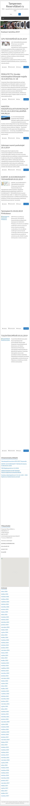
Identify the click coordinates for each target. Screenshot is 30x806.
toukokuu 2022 (5, 691)
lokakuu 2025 (4, 612)
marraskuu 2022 (5, 678)
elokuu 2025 (4, 614)
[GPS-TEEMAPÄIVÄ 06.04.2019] (5, 42)
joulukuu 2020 (4, 719)
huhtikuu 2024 (5, 642)
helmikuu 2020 (5, 734)
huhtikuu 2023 (5, 665)
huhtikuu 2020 (5, 729)
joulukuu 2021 (4, 701)
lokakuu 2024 (4, 629)
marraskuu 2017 (5, 783)
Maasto (19, 204)
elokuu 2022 (4, 686)
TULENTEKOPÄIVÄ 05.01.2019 (14, 335)
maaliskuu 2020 (5, 732)
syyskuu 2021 (4, 706)
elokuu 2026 (4, 591)
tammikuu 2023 (5, 673)
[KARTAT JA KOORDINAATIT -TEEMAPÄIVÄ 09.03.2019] (5, 182)
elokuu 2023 (4, 658)
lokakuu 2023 (4, 652)
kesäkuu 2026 (4, 594)
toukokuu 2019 (5, 749)
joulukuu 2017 (4, 780)
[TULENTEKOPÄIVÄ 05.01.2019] (5, 338)
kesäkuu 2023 (4, 660)
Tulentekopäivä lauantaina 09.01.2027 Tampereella (14, 461)
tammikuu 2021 (5, 716)
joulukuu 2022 (4, 675)
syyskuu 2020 (4, 724)
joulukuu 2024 (4, 624)
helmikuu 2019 (5, 755)
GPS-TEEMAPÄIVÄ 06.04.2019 (14, 39)
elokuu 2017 (4, 790)
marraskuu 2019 (5, 739)
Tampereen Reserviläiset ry (15, 5)
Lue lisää (26, 67)
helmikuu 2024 (5, 645)
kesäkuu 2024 (4, 637)
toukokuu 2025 (5, 617)
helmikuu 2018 (5, 775)
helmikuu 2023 (5, 670)
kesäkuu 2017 (4, 793)
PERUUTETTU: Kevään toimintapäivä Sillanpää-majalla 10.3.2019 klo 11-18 (14, 76)
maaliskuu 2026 (5, 601)
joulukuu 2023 (4, 647)
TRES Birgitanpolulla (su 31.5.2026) (10, 468)
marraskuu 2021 (5, 704)
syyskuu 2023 (4, 655)
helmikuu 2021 (5, 714)
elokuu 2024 (4, 635)
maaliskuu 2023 (5, 668)
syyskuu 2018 (4, 762)
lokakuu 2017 (4, 785)
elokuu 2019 (4, 744)
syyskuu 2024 (4, 632)
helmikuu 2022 (5, 696)
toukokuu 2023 (5, 663)
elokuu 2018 (4, 765)
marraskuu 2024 (5, 627)
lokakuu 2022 (4, 681)
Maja (19, 99)
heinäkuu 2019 (5, 747)
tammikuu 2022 (5, 698)
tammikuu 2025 (5, 622)
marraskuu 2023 (5, 650)
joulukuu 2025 (4, 609)
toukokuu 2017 (5, 795)
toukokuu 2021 (5, 711)
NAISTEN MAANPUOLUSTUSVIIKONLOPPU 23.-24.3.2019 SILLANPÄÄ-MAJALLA (14, 110)
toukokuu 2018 (5, 770)
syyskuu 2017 (4, 788)
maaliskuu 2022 (5, 693)
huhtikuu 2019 (5, 752)
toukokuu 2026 (5, 596)
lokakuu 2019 (4, 742)
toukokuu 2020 (5, 726)
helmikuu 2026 (5, 604)
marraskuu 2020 (5, 721)
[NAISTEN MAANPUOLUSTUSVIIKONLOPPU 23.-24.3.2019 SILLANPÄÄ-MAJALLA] (5, 116)
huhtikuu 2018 (5, 772)
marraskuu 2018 (5, 760)
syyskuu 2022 (4, 683)
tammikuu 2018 (5, 778)
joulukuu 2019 (4, 737)
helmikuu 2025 (5, 619)
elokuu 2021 (4, 709)
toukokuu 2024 (5, 640)
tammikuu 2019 (5, 757)
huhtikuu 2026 (5, 599)
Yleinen (19, 67)
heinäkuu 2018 (5, 767)
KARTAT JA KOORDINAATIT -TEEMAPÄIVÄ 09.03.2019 (13, 178)
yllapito (5, 67)
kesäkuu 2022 (4, 688)
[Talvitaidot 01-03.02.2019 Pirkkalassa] (5, 216)
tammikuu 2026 (5, 606)
